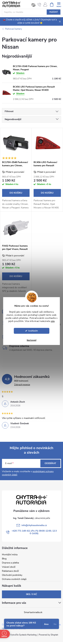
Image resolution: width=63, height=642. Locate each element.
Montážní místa (9, 554)
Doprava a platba (10, 562)
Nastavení (31, 340)
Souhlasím (33, 330)
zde (53, 321)
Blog (4, 558)
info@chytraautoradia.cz (34, 525)
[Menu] (58, 4)
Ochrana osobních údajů (14, 579)
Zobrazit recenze (22, 384)
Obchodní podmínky (12, 575)
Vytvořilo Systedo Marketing (23, 634)
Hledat (53, 12)
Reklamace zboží (10, 571)
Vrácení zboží (8, 566)
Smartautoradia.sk (33, 612)
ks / (31, 594)
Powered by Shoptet (48, 634)
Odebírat (50, 463)
